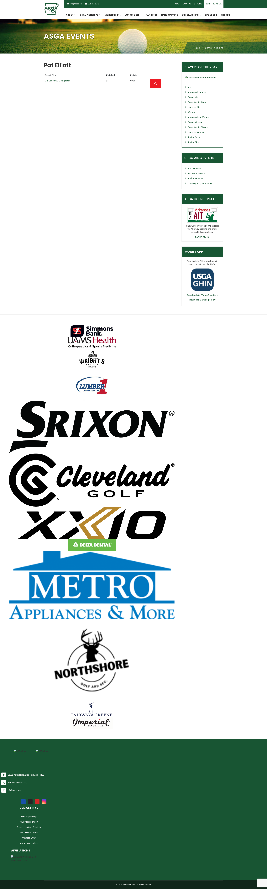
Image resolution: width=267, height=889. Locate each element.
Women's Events (196, 173)
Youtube (37, 801)
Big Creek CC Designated (58, 81)
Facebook (23, 801)
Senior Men (193, 97)
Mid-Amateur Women (198, 117)
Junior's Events (195, 178)
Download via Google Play (202, 300)
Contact (188, 4)
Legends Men (194, 107)
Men (190, 87)
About (69, 14)
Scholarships (190, 14)
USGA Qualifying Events (200, 183)
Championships (89, 14)
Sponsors (211, 14)
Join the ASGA (214, 4)
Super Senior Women (198, 127)
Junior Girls (193, 142)
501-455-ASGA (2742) (17, 782)
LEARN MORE (202, 237)
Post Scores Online (29, 832)
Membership (112, 14)
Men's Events (194, 168)
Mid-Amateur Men (197, 92)
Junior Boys (194, 137)
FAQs (176, 4)
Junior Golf (132, 14)
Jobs (199, 4)
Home (197, 48)
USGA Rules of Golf (29, 822)
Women (191, 112)
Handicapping (169, 14)
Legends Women (196, 132)
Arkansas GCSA (29, 838)
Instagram (44, 801)
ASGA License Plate (29, 843)
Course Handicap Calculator (29, 827)
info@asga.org (76, 4)
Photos (225, 14)
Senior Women (195, 122)
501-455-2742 (93, 4)
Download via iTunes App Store (202, 295)
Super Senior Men (197, 102)
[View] (155, 83)
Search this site (214, 48)
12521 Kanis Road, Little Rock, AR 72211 (26, 775)
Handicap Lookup (29, 816)
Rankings (152, 14)
